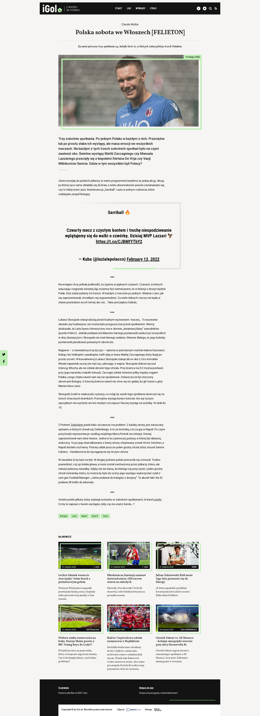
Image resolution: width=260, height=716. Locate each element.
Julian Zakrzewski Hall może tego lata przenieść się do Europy (174, 578)
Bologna (63, 516)
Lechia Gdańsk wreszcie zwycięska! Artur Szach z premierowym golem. (74, 578)
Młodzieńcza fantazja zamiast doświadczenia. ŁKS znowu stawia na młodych (126, 578)
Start (118, 8)
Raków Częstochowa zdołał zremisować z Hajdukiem (124, 639)
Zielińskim (77, 424)
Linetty (157, 499)
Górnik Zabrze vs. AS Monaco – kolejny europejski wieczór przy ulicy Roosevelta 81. (175, 641)
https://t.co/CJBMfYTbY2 (119, 241)
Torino (105, 516)
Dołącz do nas (146, 688)
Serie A (95, 516)
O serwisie (63, 688)
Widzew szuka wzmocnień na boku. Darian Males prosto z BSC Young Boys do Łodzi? (77, 641)
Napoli (84, 516)
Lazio (74, 516)
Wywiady (140, 8)
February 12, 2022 (143, 259)
